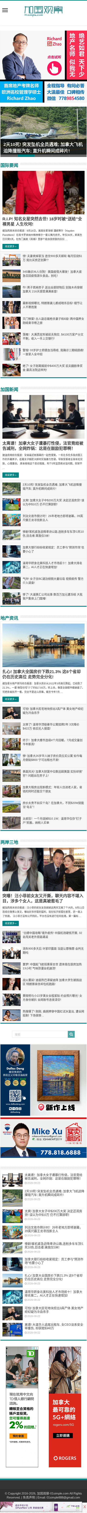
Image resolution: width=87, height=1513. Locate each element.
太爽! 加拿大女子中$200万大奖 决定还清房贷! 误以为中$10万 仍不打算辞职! (53, 1212)
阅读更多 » (10, 246)
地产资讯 (9, 618)
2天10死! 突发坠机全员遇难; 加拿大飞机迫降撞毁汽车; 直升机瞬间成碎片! (54, 1192)
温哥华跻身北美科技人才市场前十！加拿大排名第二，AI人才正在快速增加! (53, 1293)
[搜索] (71, 1034)
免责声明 (29, 1497)
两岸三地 (9, 842)
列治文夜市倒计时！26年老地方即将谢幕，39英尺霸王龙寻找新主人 (54, 1229)
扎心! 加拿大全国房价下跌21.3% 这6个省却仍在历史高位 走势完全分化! (54, 1277)
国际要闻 (9, 165)
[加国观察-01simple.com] (43, 10)
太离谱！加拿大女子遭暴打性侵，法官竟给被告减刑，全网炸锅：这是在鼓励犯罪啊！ (53, 1176)
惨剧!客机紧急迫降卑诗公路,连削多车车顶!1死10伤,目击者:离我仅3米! (54, 1245)
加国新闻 (9, 389)
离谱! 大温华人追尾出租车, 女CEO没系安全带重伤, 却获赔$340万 (54, 1326)
